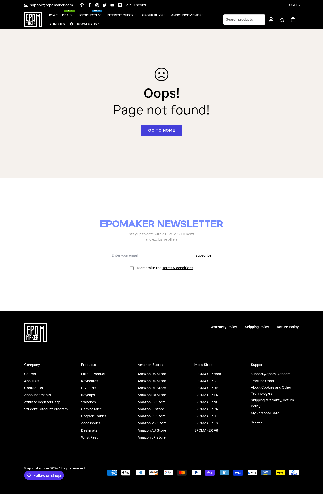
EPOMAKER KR (206, 395)
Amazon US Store (152, 374)
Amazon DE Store (152, 388)
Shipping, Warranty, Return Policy (272, 403)
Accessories (91, 423)
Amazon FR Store (152, 402)
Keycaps (88, 395)
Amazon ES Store (152, 416)
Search (30, 374)
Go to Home (161, 130)
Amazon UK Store (152, 381)
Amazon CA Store (152, 395)
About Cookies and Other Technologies (271, 390)
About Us (31, 381)
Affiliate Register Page (42, 402)
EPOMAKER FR (206, 430)
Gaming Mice (91, 409)
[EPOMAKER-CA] (33, 19)
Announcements (37, 395)
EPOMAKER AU (206, 402)
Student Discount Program (46, 409)
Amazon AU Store (152, 430)
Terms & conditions (177, 268)
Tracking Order (262, 381)
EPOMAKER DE (206, 381)
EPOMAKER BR (206, 409)
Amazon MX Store (152, 423)
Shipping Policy (257, 327)
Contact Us (33, 388)
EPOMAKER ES (206, 423)
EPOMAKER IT (205, 416)
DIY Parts (88, 388)
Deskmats (89, 430)
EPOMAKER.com (207, 374)
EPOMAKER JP (206, 388)
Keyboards (89, 381)
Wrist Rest (89, 437)
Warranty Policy (223, 327)
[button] (292, 19)
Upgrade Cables (94, 416)
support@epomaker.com (270, 374)
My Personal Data (265, 413)
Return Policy (288, 327)
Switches (88, 402)
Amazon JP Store (152, 437)
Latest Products (94, 374)
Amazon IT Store (151, 409)
